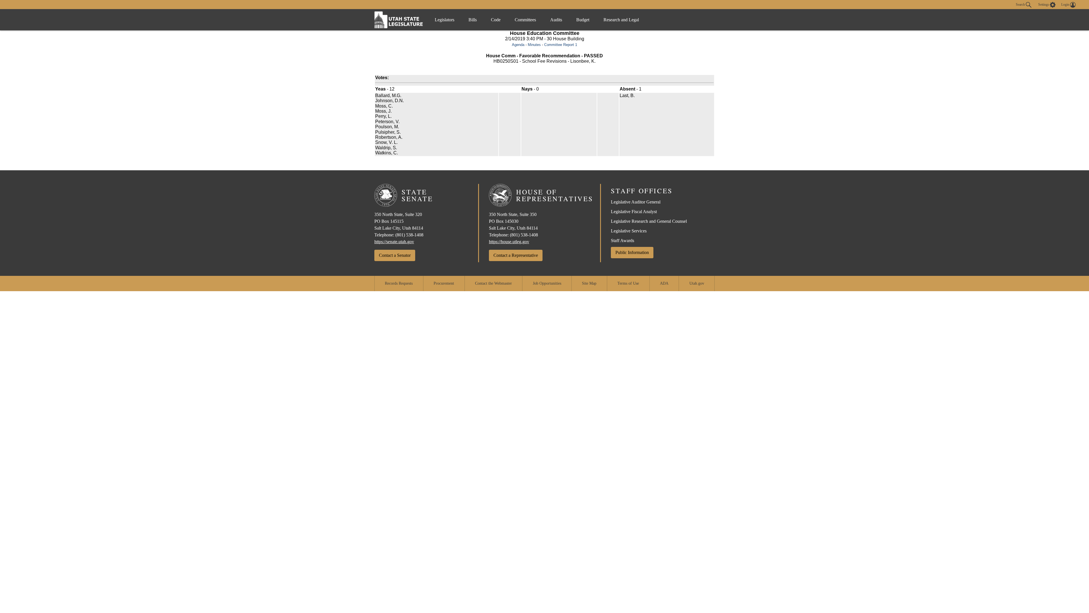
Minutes (534, 45)
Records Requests (399, 283)
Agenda (518, 45)
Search (1021, 4)
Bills (472, 19)
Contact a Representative (515, 255)
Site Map (589, 283)
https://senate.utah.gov (394, 241)
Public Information (632, 252)
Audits (556, 19)
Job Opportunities (547, 283)
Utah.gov (696, 283)
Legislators (444, 19)
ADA (664, 283)
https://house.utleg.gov (509, 241)
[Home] (398, 19)
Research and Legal (621, 19)
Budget (582, 19)
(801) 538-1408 (409, 234)
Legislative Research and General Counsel (649, 221)
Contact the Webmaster (493, 283)
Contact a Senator (395, 255)
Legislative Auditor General (635, 202)
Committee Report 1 (560, 45)
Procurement (444, 283)
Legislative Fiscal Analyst (634, 211)
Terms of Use (628, 283)
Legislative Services (629, 230)
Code (496, 19)
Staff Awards (622, 240)
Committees (525, 19)
